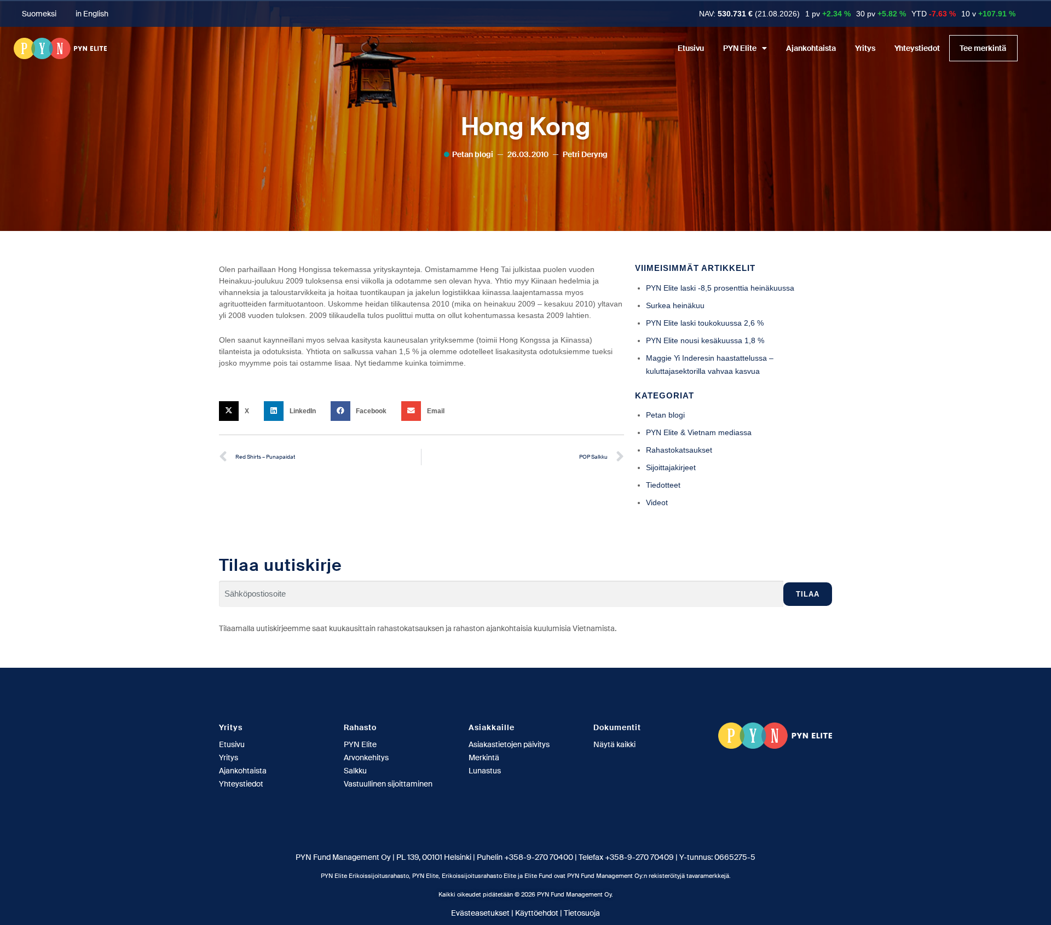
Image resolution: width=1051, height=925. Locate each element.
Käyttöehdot (536, 913)
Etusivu (691, 48)
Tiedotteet (663, 485)
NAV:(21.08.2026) (749, 13)
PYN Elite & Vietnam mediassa (699, 432)
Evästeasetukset (480, 913)
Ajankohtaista (811, 48)
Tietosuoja (582, 913)
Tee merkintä (983, 48)
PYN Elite (740, 48)
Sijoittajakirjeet (671, 467)
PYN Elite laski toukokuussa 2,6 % (705, 323)
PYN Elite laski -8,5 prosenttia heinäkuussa (720, 288)
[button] (237, 411)
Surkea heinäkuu (675, 305)
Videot (657, 502)
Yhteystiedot (917, 48)
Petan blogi (472, 154)
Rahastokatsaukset (679, 450)
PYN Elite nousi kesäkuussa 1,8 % (705, 340)
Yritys (865, 48)
